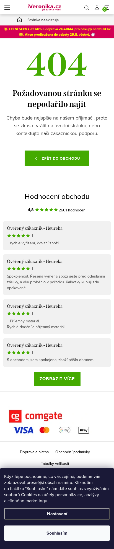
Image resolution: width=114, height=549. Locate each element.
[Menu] (7, 7)
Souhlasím (57, 533)
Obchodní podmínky (72, 452)
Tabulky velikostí (55, 463)
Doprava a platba (34, 452)
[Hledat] (87, 7)
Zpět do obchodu (61, 158)
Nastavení (57, 514)
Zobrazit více (57, 379)
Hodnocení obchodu (57, 196)
